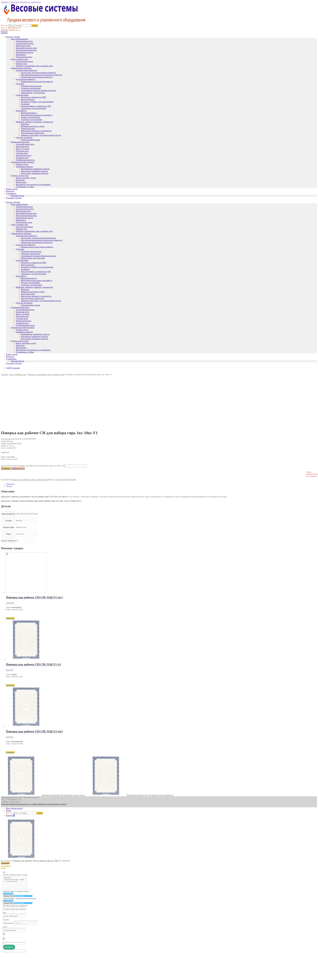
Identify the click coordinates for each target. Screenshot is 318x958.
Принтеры (20, 180)
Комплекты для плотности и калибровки (33, 184)
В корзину (5, 468)
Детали (9, 486)
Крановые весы (22, 146)
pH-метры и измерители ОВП (33, 97)
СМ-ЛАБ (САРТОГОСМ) (65, 480)
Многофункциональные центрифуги (36, 115)
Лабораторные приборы (21, 68)
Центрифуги (21, 111)
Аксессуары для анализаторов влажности (38, 73)
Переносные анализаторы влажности (36, 77)
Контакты (10, 191)
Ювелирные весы (23, 46)
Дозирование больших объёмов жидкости (38, 90)
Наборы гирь (21, 64)
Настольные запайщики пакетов (34, 173)
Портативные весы (24, 57)
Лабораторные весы (24, 41)
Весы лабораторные (19, 39)
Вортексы (25, 124)
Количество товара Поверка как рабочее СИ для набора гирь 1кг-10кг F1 (32, 466)
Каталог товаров (13, 37)
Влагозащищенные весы (26, 50)
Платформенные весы (25, 160)
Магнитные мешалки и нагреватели (36, 131)
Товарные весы (22, 158)
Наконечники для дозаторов (33, 93)
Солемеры (25, 104)
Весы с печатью (22, 149)
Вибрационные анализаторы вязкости (37, 81)
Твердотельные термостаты (32, 133)
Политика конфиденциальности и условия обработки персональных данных (33, 804)
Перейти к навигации (10, 2)
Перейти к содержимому (30, 2)
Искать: (4, 25)
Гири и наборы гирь (19, 59)
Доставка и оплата (14, 198)
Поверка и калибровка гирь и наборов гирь (34, 66)
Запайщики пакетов (24, 167)
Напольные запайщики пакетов (34, 171)
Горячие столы (22, 164)
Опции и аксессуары (20, 175)
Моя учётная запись (14, 808)
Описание (10, 484)
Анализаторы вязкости (25, 79)
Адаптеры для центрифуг (31, 120)
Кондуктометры (27, 99)
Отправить (9, 947)
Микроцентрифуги (29, 113)
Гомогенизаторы (28, 128)
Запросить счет (18, 468)
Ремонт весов (11, 189)
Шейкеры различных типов (32, 126)
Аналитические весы (25, 43)
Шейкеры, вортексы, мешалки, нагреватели (34, 122)
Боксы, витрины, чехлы (26, 178)
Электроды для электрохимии (33, 108)
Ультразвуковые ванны (30, 140)
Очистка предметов (24, 137)
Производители (17, 196)
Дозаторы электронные (31, 88)
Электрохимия (22, 95)
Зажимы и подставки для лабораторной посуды (41, 135)
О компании (11, 193)
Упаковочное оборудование (22, 162)
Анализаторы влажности (26, 70)
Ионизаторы (21, 182)
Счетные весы (22, 153)
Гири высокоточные (24, 61)
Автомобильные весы (25, 144)
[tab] (161, 484)
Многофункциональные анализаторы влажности (41, 75)
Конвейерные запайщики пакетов (35, 169)
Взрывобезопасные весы (26, 48)
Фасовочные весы (23, 155)
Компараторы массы (24, 52)
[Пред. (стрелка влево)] (2, 868)
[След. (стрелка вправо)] (4, 868)
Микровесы (21, 55)
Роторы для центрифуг (30, 117)
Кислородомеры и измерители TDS (36, 106)
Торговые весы (22, 151)
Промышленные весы (20, 142)
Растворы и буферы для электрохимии (37, 102)
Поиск (34, 25)
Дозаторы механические (31, 86)
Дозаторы (20, 84)
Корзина (10, 815)
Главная (4, 374)
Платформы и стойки (25, 187)
